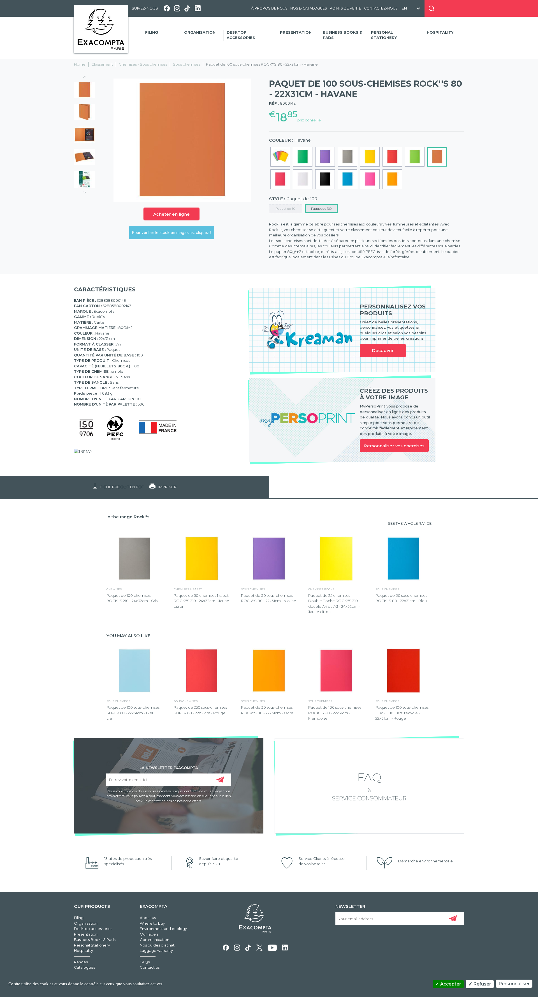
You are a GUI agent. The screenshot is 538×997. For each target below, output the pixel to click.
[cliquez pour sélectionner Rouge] (392, 157)
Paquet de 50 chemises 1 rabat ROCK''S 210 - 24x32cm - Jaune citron (201, 601)
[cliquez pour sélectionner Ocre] (392, 179)
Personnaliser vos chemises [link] (394, 445)
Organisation (199, 32)
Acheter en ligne (171, 214)
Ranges (81, 962)
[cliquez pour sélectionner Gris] (347, 157)
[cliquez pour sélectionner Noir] (325, 179)
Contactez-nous (381, 8)
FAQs (145, 962)
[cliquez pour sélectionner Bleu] (347, 179)
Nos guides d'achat (157, 945)
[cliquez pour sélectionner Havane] (437, 157)
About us (148, 917)
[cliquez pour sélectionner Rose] (370, 179)
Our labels (149, 934)
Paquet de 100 (321, 209)
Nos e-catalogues (308, 8)
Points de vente (345, 8)
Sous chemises (186, 64)
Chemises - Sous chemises (143, 64)
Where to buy (152, 923)
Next (85, 190)
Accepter (450, 984)
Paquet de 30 (285, 209)
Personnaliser (514, 983)
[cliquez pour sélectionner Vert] (415, 157)
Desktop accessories (241, 35)
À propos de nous (269, 8)
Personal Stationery (384, 35)
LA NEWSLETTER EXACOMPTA (169, 767)
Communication (154, 939)
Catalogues (84, 967)
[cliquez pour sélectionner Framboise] (280, 179)
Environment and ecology (163, 928)
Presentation (296, 32)
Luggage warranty (156, 950)
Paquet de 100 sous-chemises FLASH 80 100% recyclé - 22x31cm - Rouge (401, 712)
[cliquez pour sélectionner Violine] (325, 157)
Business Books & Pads (342, 35)
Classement (102, 64)
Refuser (481, 984)
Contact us (149, 967)
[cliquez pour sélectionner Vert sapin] (303, 157)
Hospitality (440, 32)
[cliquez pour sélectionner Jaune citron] (370, 157)
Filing (151, 32)
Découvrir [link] (383, 350)
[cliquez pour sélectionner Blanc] (303, 179)
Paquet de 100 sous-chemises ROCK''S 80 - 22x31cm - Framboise (334, 712)
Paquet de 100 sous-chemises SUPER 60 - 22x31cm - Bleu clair (132, 712)
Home (79, 64)
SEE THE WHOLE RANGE (410, 523)
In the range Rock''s (127, 516)
